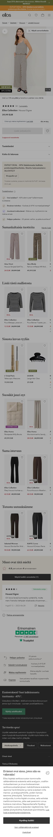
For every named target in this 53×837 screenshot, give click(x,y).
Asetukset (26, 832)
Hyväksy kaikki (26, 820)
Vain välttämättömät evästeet (26, 827)
